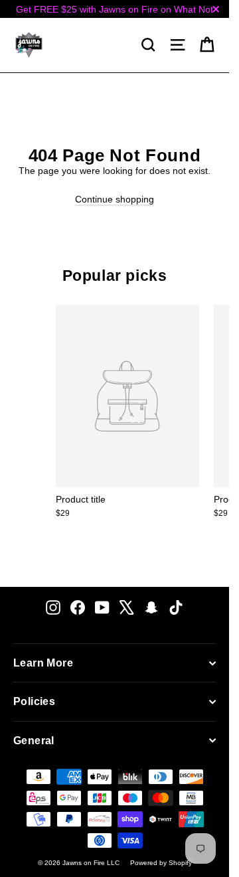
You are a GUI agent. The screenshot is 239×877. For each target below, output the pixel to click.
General (33, 740)
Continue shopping (114, 199)
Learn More (43, 663)
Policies (34, 701)
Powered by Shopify (161, 862)
